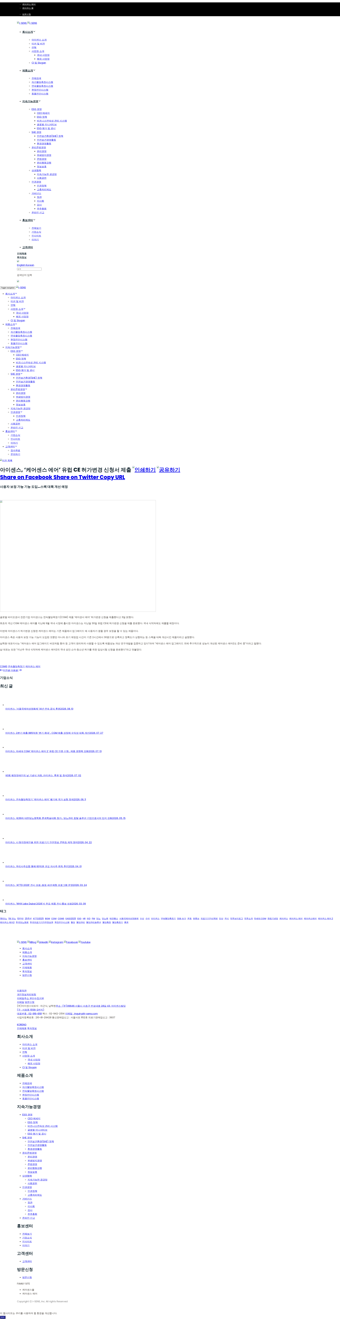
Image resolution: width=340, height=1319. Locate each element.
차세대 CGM (260, 918)
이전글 (7, 670)
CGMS (3, 666)
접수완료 (15, 450)
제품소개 (27, 70)
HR (84, 918)
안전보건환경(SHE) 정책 (50, 136)
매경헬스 (114, 918)
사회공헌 (41, 178)
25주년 (28, 918)
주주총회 (41, 208)
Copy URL (112, 477)
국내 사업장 (43, 55)
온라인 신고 (38, 212)
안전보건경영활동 (46, 140)
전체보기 (36, 228)
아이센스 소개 (39, 39)
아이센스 (155, 918)
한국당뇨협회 (22, 922)
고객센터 (27, 247)
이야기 (35, 239)
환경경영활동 (44, 143)
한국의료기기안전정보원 (41, 922)
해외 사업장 (43, 59)
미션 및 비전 (38, 43)
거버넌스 (36, 193)
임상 (221, 918)
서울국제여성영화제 (129, 918)
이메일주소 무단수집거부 (30, 998)
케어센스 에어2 (7, 922)
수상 (142, 918)
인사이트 (36, 235)
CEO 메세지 (43, 113)
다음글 (15, 670)
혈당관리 (80, 922)
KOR (19, 1024)
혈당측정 (106, 922)
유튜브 (196, 918)
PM (93, 918)
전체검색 (36, 78)
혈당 (73, 922)
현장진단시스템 (40, 89)
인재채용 (27, 967)
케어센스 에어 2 (325, 918)
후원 (126, 922)
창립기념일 (272, 918)
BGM (47, 918)
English (21, 265)
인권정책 (41, 185)
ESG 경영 (37, 109)
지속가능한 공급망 (47, 174)
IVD (88, 918)
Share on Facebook (26, 477)
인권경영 (36, 181)
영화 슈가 (181, 918)
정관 (39, 197)
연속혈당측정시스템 (42, 86)
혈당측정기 (117, 922)
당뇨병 (105, 918)
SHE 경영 (36, 132)
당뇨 (98, 918)
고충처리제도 (44, 189)
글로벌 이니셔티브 (47, 124)
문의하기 (15, 454)
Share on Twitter (76, 477)
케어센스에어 (310, 918)
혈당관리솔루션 (93, 922)
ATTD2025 (38, 918)
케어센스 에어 (29, 4)
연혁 (34, 47)
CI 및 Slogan (39, 62)
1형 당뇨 (12, 918)
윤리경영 (41, 151)
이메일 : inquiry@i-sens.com (81, 1013)
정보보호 (41, 166)
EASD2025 (70, 918)
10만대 (20, 918)
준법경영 (41, 159)
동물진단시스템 (40, 93)
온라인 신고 (17, 427)
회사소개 (27, 32)
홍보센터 (27, 220)
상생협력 (36, 170)
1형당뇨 (3, 918)
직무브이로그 (236, 918)
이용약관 (22, 990)
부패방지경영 (44, 155)
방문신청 (26, 14)
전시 (227, 918)
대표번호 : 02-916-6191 (29, 1013)
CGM (53, 918)
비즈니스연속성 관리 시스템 (52, 120)
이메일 (20, 1002)
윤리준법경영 (39, 147)
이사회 (40, 201)
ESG (79, 918)
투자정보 (27, 971)
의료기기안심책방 (209, 918)
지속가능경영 (30, 101)
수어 (147, 918)
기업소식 (36, 232)
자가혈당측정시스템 (42, 82)
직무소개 (248, 918)
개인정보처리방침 (26, 994)
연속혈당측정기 (16, 666)
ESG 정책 (42, 117)
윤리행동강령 (44, 162)
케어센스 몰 (27, 8)
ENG (24, 1024)
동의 (3, 1317)
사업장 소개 (38, 51)
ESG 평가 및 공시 (46, 128)
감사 (39, 204)
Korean (30, 265)
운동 (189, 918)
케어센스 (283, 918)
